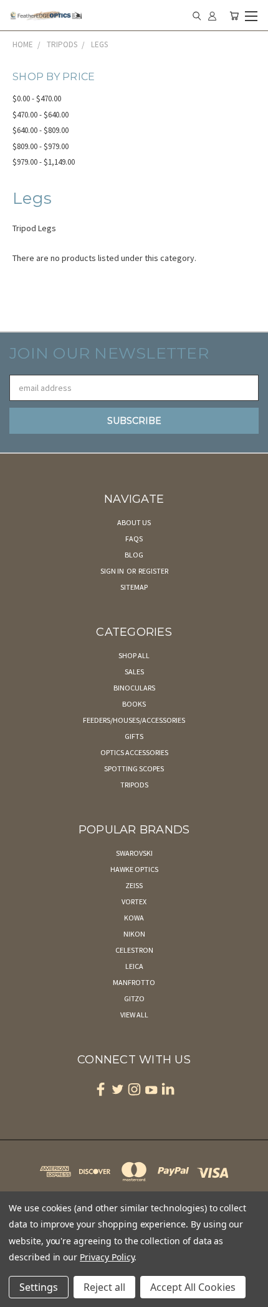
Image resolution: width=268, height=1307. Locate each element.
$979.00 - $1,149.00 (43, 162)
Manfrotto (134, 982)
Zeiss (134, 885)
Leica (134, 966)
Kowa (134, 917)
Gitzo (134, 998)
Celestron (134, 950)
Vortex (134, 901)
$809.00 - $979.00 (40, 146)
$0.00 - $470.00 (36, 98)
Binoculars (134, 687)
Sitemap (134, 587)
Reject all (104, 1287)
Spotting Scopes (134, 768)
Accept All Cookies (193, 1287)
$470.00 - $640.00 (40, 114)
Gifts (134, 736)
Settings (38, 1287)
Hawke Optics (134, 869)
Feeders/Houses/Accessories (134, 720)
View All (134, 1014)
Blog (134, 554)
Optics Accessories (134, 752)
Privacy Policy (107, 1257)
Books (134, 704)
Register (153, 571)
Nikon (134, 933)
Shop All (134, 655)
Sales (134, 671)
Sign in (112, 571)
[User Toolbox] (212, 15)
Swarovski (134, 853)
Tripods (134, 784)
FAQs (134, 538)
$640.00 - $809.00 (40, 130)
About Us (134, 522)
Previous (19, 1294)
